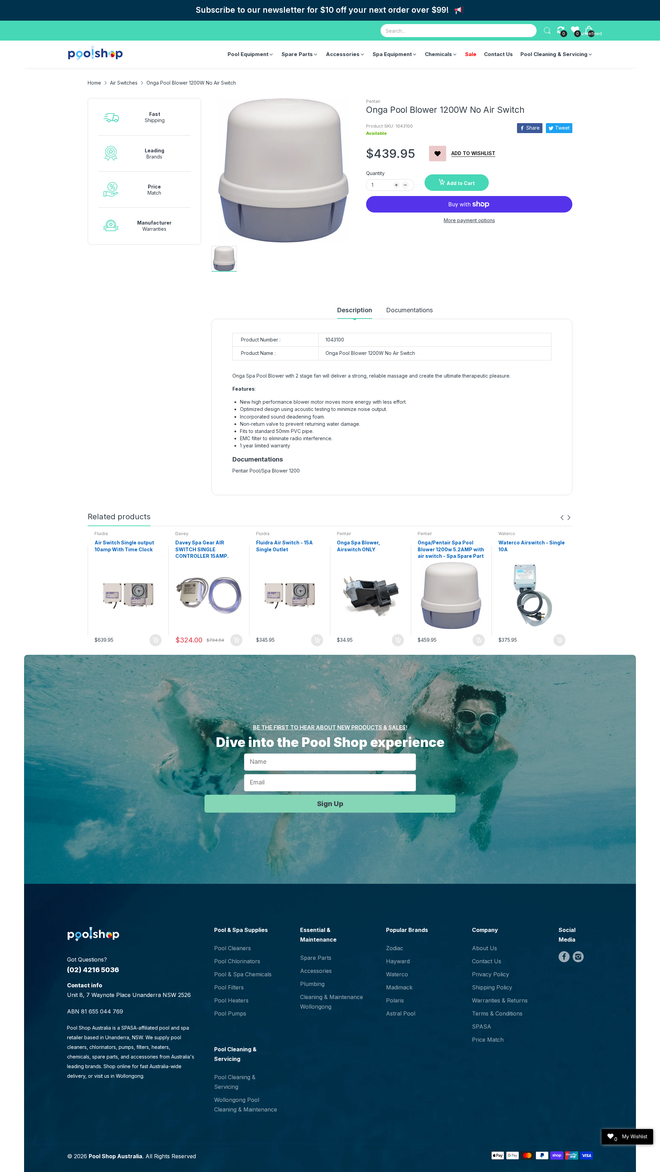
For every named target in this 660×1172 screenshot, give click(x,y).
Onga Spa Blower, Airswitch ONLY (358, 546)
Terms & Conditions (497, 1013)
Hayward (398, 961)
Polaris (395, 1000)
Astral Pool (400, 1013)
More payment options (469, 220)
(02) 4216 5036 (93, 970)
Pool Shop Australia (115, 1156)
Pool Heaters (231, 1000)
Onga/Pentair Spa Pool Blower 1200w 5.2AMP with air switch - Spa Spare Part (451, 549)
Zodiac (394, 948)
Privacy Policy (490, 974)
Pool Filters (229, 987)
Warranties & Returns (500, 1000)
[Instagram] (578, 956)
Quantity (375, 173)
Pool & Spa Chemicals (243, 974)
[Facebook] (564, 956)
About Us (484, 948)
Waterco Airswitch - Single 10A (531, 546)
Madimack (399, 987)
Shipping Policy (492, 987)
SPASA (481, 1026)
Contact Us (486, 961)
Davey (181, 533)
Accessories (316, 970)
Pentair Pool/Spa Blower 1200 (266, 471)
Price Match (488, 1039)
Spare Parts (315, 957)
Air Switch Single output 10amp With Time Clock (124, 546)
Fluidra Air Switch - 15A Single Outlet (284, 546)
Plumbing (312, 983)
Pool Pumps (230, 1013)
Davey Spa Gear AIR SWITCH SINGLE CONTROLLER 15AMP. (202, 549)
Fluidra (101, 533)
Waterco (506, 533)
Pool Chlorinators (237, 961)
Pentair (373, 101)
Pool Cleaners (232, 948)
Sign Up (330, 804)
